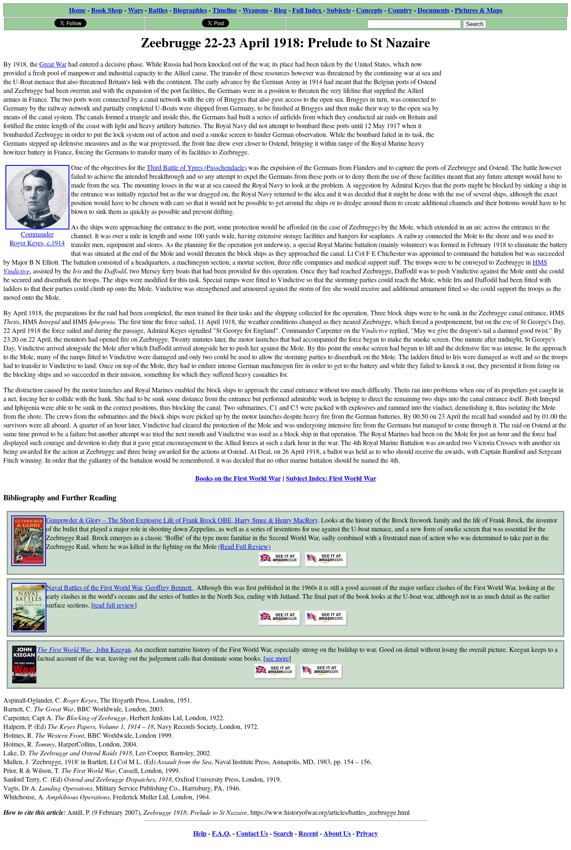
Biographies (190, 10)
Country (400, 10)
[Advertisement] (505, 105)
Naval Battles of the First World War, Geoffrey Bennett (119, 587)
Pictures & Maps (478, 10)
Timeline (224, 10)
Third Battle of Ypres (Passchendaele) (197, 167)
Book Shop (106, 10)
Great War (52, 63)
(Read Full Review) (244, 546)
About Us (337, 833)
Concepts (369, 10)
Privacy (367, 833)
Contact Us (252, 833)
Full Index (307, 10)
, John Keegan (112, 649)
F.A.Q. (221, 833)
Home (77, 10)
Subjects (339, 10)
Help (199, 833)
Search (283, 833)
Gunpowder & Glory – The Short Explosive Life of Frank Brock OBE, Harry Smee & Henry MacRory (182, 519)
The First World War (65, 649)
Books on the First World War (238, 478)
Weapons (255, 10)
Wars (135, 10)
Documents (433, 10)
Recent (308, 833)
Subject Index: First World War (331, 478)
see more (277, 658)
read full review (114, 604)
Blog (280, 10)
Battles (158, 10)
